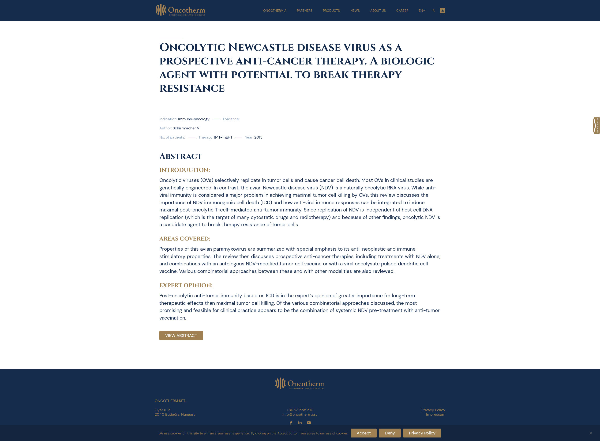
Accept (364, 433)
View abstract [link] (181, 335)
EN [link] (421, 10)
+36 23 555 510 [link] (300, 409)
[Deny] (590, 432)
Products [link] (331, 10)
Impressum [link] (435, 414)
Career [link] (402, 10)
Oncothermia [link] (274, 10)
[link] (596, 125)
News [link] (355, 10)
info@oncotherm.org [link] (300, 414)
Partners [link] (304, 10)
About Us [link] (378, 10)
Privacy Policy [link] (433, 409)
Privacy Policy (422, 433)
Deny (390, 433)
